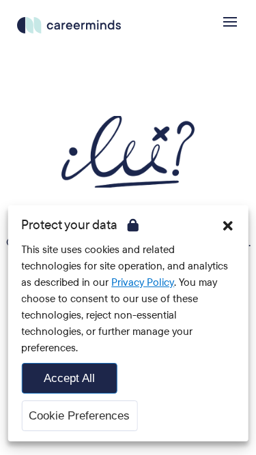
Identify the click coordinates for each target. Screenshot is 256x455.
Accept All (69, 378)
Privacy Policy (142, 282)
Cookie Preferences (79, 415)
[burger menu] (230, 21)
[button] (228, 226)
